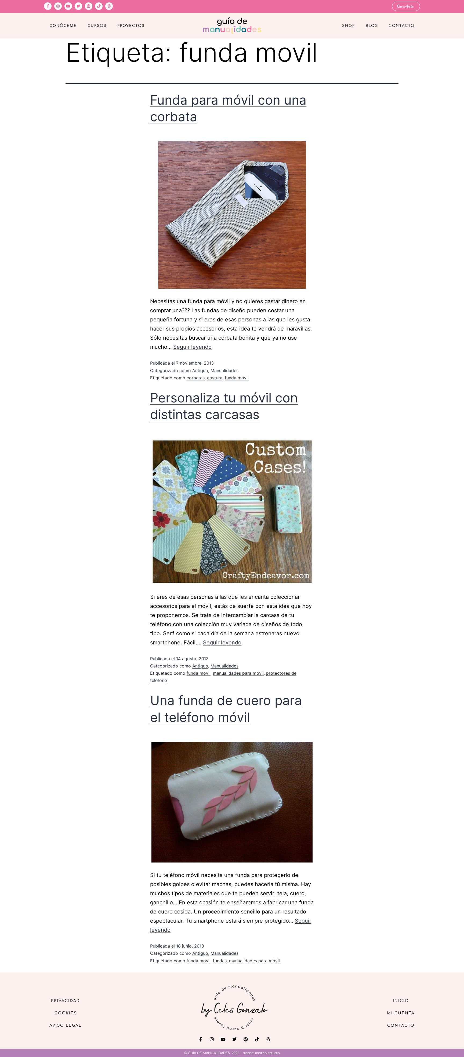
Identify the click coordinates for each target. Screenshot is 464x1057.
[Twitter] (78, 6)
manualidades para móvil (238, 673)
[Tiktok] (99, 6)
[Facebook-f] (48, 6)
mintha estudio (267, 1053)
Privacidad (65, 1001)
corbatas (196, 377)
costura (214, 377)
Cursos (97, 26)
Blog (372, 26)
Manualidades (224, 370)
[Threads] (109, 6)
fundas (220, 960)
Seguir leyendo (192, 347)
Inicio (401, 1001)
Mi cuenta (401, 1013)
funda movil (237, 377)
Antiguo (200, 370)
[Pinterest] (88, 6)
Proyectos (131, 26)
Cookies (66, 1013)
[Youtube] (68, 6)
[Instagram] (58, 6)
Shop (348, 26)
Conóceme (63, 26)
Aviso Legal (65, 1025)
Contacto (402, 26)
